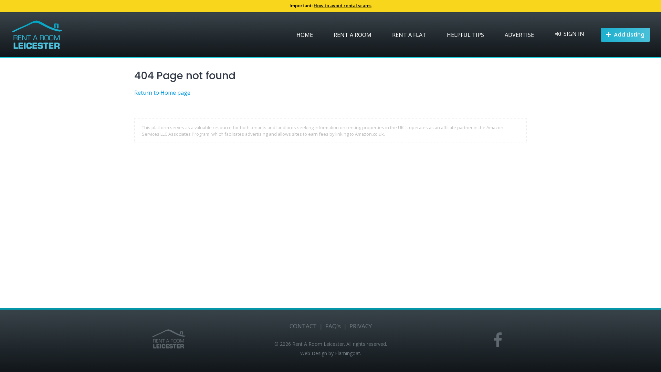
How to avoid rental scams (342, 5)
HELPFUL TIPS (465, 35)
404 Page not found (184, 75)
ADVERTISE (519, 35)
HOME (304, 35)
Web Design (313, 353)
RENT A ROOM (352, 35)
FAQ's (333, 326)
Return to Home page (162, 92)
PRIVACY (360, 326)
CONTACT (303, 326)
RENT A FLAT (409, 35)
